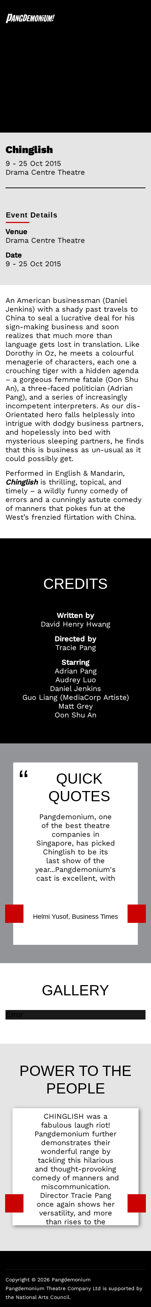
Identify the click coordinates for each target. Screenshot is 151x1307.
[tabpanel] (75, 75)
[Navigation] (143, 18)
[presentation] (14, 914)
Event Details (32, 215)
